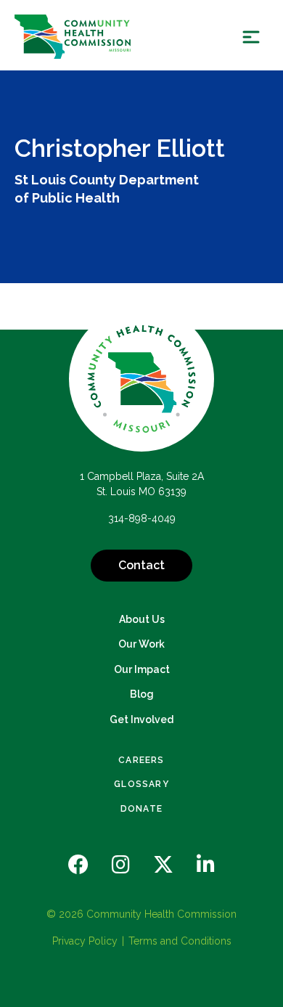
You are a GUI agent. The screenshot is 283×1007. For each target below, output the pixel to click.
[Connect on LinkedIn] (206, 865)
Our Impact (142, 669)
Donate (141, 809)
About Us (142, 619)
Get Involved (141, 719)
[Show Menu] (251, 37)
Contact (141, 565)
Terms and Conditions (179, 941)
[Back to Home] (141, 379)
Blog (142, 694)
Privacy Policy (85, 941)
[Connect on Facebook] (78, 865)
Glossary (141, 784)
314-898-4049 (142, 518)
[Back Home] (73, 37)
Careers (141, 760)
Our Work (141, 644)
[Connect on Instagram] (121, 865)
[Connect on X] (163, 865)
